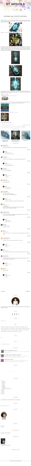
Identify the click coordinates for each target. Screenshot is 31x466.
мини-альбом (7, 328)
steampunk (23, 126)
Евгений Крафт (5, 191)
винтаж (14, 331)
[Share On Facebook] (26, 125)
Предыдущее (28, 291)
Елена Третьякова (5, 255)
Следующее (3, 291)
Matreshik (4, 224)
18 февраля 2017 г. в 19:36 (8, 187)
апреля (3, 385)
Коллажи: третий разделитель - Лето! (10, 350)
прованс (20, 331)
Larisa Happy (5, 156)
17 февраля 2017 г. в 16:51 (6, 146)
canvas (14, 126)
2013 (2, 392)
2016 (2, 389)
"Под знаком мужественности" (7, 32)
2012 (2, 393)
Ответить (28, 149)
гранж (17, 331)
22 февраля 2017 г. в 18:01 (6, 192)
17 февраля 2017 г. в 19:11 (6, 169)
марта (3, 386)
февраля (3, 387)
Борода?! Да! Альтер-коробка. (6, 388)
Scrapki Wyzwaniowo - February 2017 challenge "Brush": (9, 95)
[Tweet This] (25, 125)
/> (5, 444)
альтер (11, 126)
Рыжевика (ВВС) (5, 145)
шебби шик (8, 331)
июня (3, 383)
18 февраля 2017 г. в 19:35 (8, 175)
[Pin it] (29, 125)
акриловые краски (6, 126)
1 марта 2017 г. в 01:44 (5, 231)
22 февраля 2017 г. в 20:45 (8, 199)
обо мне (28, 328)
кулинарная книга (3, 331)
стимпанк (2, 328)
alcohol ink (13, 328)
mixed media (18, 126)
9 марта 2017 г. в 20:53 (5, 269)
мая (3, 384)
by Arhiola (15, 4)
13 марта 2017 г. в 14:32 (8, 275)
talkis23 (4, 230)
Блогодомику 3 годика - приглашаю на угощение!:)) (12, 354)
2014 (2, 391)
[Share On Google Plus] (28, 125)
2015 (2, 390)
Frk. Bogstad (5, 168)
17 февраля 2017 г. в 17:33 (6, 157)
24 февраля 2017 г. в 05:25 (6, 225)
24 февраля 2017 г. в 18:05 (8, 220)
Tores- (4, 249)
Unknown (4, 268)
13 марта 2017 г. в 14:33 (8, 245)
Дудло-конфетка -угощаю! (8, 359)
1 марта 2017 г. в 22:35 (5, 250)
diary (12, 331)
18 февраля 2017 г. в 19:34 (8, 152)
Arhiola (6, 151)
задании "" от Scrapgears (11, 112)
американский (24, 328)
